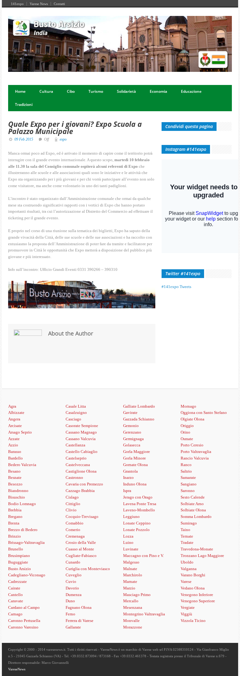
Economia (158, 91)
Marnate (130, 581)
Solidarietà (126, 91)
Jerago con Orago (137, 497)
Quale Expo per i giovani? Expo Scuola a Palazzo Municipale (75, 127)
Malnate (130, 568)
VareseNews (16, 669)
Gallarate (73, 627)
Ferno (70, 614)
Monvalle (131, 620)
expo (63, 139)
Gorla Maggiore (136, 451)
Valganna (189, 568)
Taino (185, 529)
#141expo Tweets (176, 286)
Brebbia (15, 510)
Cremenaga (75, 536)
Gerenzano (132, 432)
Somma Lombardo (196, 516)
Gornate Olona (135, 464)
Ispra (127, 490)
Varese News (39, 4)
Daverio (72, 588)
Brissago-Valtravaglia (26, 542)
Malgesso (131, 562)
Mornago (188, 406)
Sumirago (189, 523)
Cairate (14, 588)
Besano (14, 471)
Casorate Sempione (82, 425)
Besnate (15, 477)
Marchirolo (132, 575)
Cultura (46, 91)
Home (20, 91)
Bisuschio (16, 497)
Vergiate (188, 607)
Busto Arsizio (19, 568)
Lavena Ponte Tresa (139, 503)
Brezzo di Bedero (23, 529)
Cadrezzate (17, 581)
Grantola (130, 471)
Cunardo (73, 562)
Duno (70, 601)
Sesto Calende (193, 497)
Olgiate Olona (192, 419)
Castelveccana (78, 464)
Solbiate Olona (193, 510)
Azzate (14, 438)
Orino (185, 432)
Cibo (71, 91)
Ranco (186, 464)
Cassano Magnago (81, 432)
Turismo (95, 91)
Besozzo (15, 484)
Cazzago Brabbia (80, 490)
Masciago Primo (137, 594)
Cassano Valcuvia (81, 438)
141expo (17, 4)
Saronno (188, 490)
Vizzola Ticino (193, 620)
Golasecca (131, 445)
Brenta (13, 523)
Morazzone (132, 627)
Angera (14, 419)
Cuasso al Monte (80, 549)
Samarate (188, 477)
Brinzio (14, 536)
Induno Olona (135, 484)
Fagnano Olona (79, 607)
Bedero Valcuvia (22, 464)
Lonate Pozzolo (136, 529)
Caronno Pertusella (24, 620)
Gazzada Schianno (138, 419)
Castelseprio (76, 458)
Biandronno (18, 490)
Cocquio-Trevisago (82, 516)
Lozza (128, 536)
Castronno (74, 477)
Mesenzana (132, 607)
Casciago (73, 419)
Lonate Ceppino (137, 523)
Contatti (59, 4)
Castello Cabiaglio (82, 451)
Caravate (15, 601)
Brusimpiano (19, 555)
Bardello (15, 458)
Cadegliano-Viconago (26, 575)
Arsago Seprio (20, 432)
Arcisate (15, 425)
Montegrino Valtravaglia (144, 614)
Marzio (129, 588)
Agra (12, 406)
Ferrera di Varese (79, 620)
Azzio (13, 445)
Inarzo (128, 477)
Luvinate (130, 549)
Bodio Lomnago (22, 503)
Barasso (14, 451)
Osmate (187, 438)
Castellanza (75, 445)
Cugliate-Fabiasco (81, 555)
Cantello (15, 594)
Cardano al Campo (24, 607)
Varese (186, 581)
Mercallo (130, 601)
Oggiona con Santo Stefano (204, 412)
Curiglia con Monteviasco (88, 568)
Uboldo (187, 562)
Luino (128, 542)
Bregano (15, 516)
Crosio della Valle (81, 542)
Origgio (187, 425)
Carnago (15, 614)
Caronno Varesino (23, 627)
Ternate (187, 536)
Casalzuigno (76, 412)
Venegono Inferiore (197, 594)
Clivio (71, 510)
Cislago (72, 497)
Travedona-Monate (197, 549)
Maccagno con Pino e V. (143, 555)
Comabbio (74, 523)
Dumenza (74, 594)
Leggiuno (131, 516)
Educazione (191, 91)
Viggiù (186, 614)
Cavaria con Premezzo (84, 484)
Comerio (73, 529)
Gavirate (130, 412)
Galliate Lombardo (139, 406)
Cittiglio (73, 503)
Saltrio (186, 471)
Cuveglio (74, 575)
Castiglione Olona (81, 471)
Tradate (187, 542)
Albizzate (16, 412)
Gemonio (131, 425)
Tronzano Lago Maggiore (202, 555)
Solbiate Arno (192, 503)
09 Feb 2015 (23, 139)
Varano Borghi (193, 575)
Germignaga (133, 438)
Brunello (15, 549)
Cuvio (71, 581)
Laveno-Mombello (139, 510)
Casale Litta (76, 406)
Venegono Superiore (198, 601)
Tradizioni (23, 104)
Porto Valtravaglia (196, 451)
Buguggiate (18, 562)
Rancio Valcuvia (195, 458)
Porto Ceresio (192, 445)
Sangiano (189, 484)
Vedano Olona (193, 588)
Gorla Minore (134, 458)
